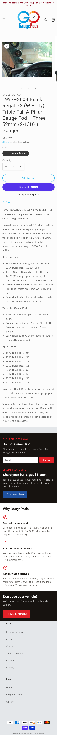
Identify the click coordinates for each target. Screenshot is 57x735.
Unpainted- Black (16, 153)
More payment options (28, 194)
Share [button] (9, 202)
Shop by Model (14, 694)
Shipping (6, 142)
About (9, 639)
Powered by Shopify (37, 733)
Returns (10, 660)
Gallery (10, 701)
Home (9, 687)
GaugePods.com (24, 733)
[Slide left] (21, 88)
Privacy (10, 667)
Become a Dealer (15, 632)
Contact (10, 646)
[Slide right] (35, 88)
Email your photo (15, 494)
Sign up (47, 460)
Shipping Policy (14, 653)
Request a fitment (17, 613)
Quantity (6, 160)
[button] (3, 20)
